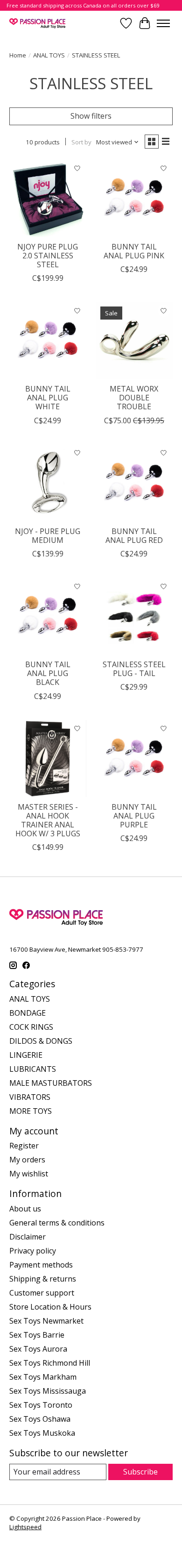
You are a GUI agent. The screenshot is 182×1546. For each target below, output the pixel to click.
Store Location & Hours (50, 1307)
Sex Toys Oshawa (39, 1419)
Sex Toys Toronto (40, 1405)
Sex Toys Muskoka (42, 1433)
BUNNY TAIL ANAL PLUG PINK (134, 251)
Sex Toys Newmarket (46, 1321)
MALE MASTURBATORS (50, 1083)
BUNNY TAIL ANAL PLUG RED (134, 535)
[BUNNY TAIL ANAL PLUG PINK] (134, 198)
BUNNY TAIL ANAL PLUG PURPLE (134, 816)
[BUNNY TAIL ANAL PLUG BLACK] (47, 616)
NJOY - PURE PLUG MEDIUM (47, 535)
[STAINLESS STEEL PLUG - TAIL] (134, 616)
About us (25, 1209)
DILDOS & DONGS (40, 1041)
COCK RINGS (31, 1027)
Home (17, 55)
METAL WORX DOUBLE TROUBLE (134, 398)
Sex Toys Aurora (38, 1349)
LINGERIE (25, 1055)
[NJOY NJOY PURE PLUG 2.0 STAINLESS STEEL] (47, 198)
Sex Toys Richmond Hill (49, 1363)
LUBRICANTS (32, 1069)
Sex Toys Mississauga (47, 1391)
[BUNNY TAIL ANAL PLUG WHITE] (47, 340)
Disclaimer (27, 1237)
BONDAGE (27, 1013)
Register (24, 1145)
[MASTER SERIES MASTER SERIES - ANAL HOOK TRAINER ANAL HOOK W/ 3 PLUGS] (47, 758)
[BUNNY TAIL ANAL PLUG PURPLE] (134, 758)
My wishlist (28, 1173)
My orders (27, 1159)
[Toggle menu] (163, 23)
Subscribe (140, 1472)
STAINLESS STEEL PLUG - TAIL (134, 668)
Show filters (91, 116)
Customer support (41, 1293)
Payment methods (41, 1265)
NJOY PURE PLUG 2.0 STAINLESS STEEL (47, 256)
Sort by (81, 142)
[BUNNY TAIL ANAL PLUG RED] (134, 482)
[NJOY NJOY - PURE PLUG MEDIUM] (47, 482)
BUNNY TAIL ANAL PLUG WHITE (47, 398)
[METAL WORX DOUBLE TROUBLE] (134, 340)
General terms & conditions (57, 1223)
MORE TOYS (30, 1111)
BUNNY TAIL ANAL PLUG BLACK (47, 673)
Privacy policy (32, 1251)
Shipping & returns (42, 1279)
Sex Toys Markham (43, 1377)
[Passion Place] (37, 23)
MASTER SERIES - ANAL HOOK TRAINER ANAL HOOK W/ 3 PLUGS (47, 820)
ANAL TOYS (49, 55)
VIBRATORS (29, 1097)
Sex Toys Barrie (36, 1335)
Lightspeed (25, 1527)
